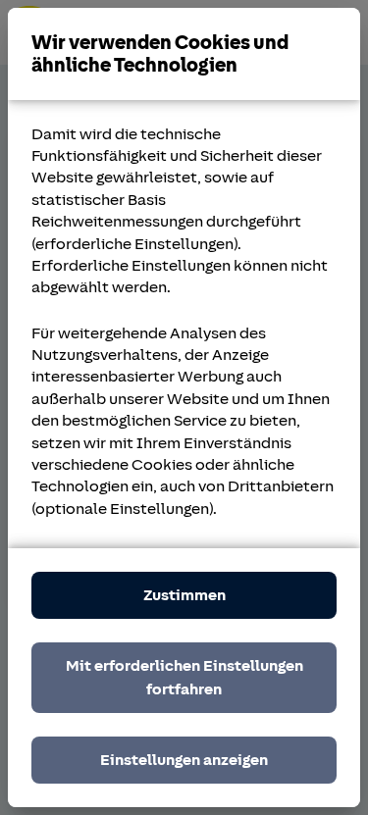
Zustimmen (184, 595)
